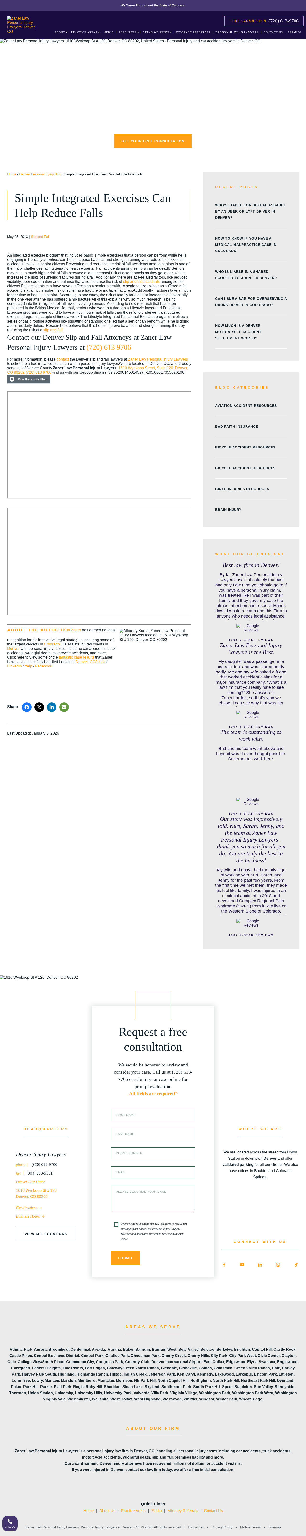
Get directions (27, 1208)
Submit (125, 1258)
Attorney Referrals (183, 1511)
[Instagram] (278, 1265)
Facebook (43, 666)
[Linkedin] (260, 1265)
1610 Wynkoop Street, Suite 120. (146, 368)
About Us (107, 1511)
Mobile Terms (250, 1527)
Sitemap (274, 1527)
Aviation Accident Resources (246, 406)
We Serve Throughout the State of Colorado (153, 5)
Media (156, 1511)
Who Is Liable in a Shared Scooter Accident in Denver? (246, 275)
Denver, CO (85, 662)
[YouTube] (242, 1265)
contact (63, 359)
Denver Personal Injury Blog (40, 174)
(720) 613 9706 (109, 347)
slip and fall (53, 330)
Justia (100, 662)
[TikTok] (296, 1265)
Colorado (52, 644)
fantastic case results (76, 657)
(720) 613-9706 (283, 20)
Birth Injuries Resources (242, 489)
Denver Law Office (30, 1182)
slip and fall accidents (141, 281)
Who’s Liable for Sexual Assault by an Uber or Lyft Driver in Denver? (250, 211)
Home (11, 174)
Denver (13, 648)
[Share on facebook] (27, 707)
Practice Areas (133, 1511)
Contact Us (213, 1511)
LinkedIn (14, 666)
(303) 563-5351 (39, 1173)
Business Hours (28, 1216)
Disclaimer (196, 1527)
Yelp (28, 666)
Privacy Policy (222, 1527)
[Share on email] (64, 707)
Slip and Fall (40, 237)
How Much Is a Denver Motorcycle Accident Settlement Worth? (238, 332)
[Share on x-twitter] (39, 707)
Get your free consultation (152, 141)
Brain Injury (228, 510)
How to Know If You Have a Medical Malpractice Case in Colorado (246, 244)
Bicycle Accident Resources (245, 447)
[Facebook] (224, 1265)
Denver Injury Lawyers (41, 1154)
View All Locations (46, 1234)
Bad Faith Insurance (236, 426)
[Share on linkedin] (51, 707)
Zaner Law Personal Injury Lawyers (158, 359)
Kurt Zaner (72, 630)
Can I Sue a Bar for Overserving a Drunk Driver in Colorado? (251, 302)
